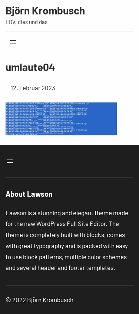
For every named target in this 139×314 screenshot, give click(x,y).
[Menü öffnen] (13, 41)
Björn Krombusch (45, 10)
